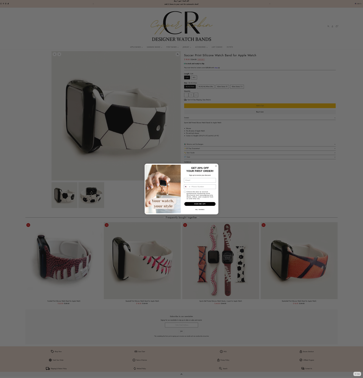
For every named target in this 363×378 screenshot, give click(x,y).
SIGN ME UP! (200, 204)
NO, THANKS (199, 209)
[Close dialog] (216, 166)
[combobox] (187, 187)
